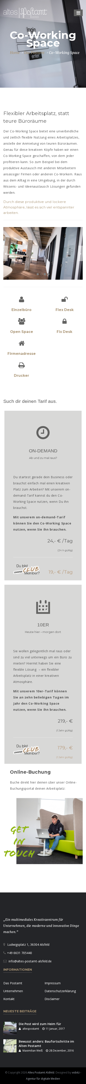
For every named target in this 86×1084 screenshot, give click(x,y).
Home (15, 52)
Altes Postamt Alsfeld (41, 1072)
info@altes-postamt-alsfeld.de (30, 961)
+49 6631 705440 (19, 953)
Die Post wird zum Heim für (40, 1024)
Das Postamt (34, 52)
